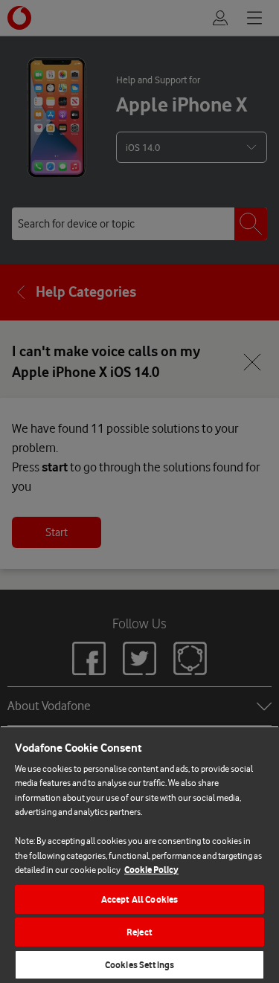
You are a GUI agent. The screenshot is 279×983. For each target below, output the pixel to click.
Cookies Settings (139, 964)
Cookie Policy (151, 869)
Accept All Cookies (139, 899)
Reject (139, 932)
